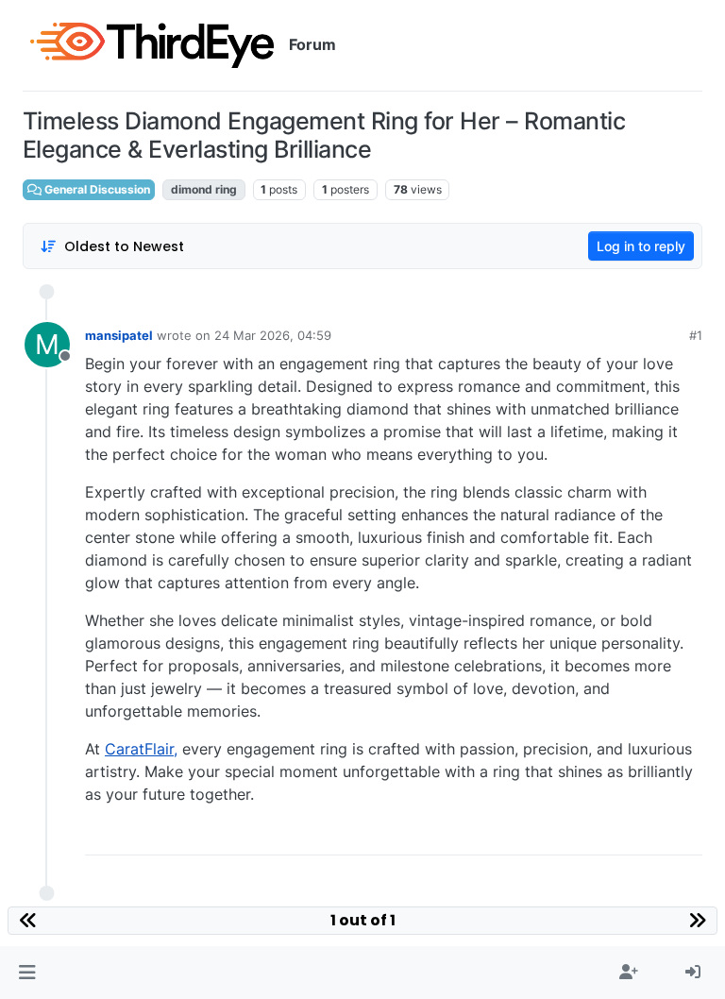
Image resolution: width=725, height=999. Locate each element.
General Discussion (96, 189)
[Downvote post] (687, 834)
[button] (27, 972)
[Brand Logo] (152, 45)
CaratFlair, (141, 748)
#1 (695, 335)
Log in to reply (641, 246)
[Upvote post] (624, 834)
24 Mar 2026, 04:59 (272, 335)
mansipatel (119, 335)
